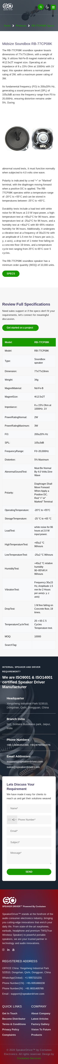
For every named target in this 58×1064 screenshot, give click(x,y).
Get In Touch (9, 1013)
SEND (29, 872)
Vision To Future (41, 1029)
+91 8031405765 (34, 988)
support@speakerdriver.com (25, 761)
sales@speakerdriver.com (23, 767)
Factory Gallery (40, 1024)
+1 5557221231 (33, 977)
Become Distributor (13, 1018)
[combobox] (12, 819)
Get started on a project (20, 327)
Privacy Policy (10, 1029)
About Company (40, 1013)
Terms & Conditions (14, 1024)
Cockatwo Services (29, 1058)
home (7, 25)
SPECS (11, 273)
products (21, 25)
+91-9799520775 (40, 744)
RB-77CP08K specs (43, 25)
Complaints (9, 1034)
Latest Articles (39, 1018)
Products (36, 1034)
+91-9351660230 (35, 983)
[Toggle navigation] (53, 7)
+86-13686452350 (18, 744)
